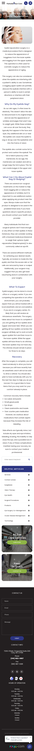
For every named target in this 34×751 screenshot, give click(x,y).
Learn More (17, 542)
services (8, 475)
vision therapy (10, 490)
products (8, 505)
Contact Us (17, 571)
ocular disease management (15, 516)
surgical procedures (12, 500)
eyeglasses (8, 485)
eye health (8, 495)
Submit (17, 638)
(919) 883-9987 (17, 658)
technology (9, 521)
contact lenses (10, 480)
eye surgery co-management (15, 511)
